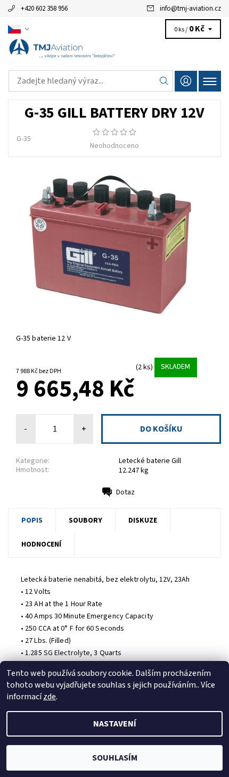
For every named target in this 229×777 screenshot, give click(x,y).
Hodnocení (41, 544)
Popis (32, 520)
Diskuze (142, 520)
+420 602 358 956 (44, 8)
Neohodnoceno (114, 146)
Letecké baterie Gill (150, 461)
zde (49, 696)
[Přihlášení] (186, 81)
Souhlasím (114, 758)
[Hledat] (164, 81)
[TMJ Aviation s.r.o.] (114, 52)
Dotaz (125, 492)
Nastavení (114, 724)
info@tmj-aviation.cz (190, 8)
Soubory (85, 520)
